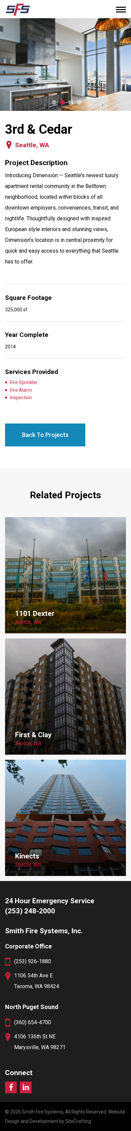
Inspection (21, 397)
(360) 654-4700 (32, 1022)
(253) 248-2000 (30, 911)
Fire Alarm (21, 390)
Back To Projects (45, 434)
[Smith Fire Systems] (17, 9)
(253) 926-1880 (32, 961)
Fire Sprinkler (24, 382)
